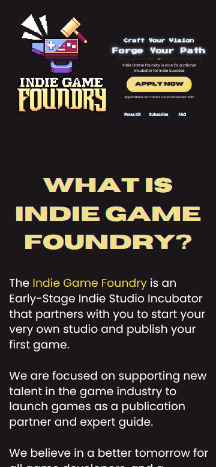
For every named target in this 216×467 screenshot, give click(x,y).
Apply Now (159, 84)
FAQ (183, 114)
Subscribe (158, 114)
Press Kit (132, 114)
